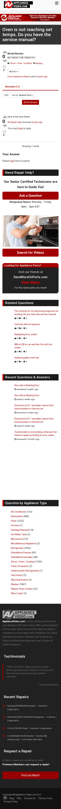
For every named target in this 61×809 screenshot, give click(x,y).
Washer (15, 584)
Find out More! (30, 787)
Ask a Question (30, 196)
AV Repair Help (14, 122)
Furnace (15, 525)
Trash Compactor (20, 566)
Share (14, 71)
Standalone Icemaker (22, 557)
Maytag (38, 63)
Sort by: (21, 95)
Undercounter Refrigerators (25, 570)
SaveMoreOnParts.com (30, 277)
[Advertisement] (30, 472)
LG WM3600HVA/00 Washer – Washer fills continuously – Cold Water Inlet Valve (27, 750)
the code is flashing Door (26, 385)
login (20, 128)
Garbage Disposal (20, 530)
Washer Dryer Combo (22, 589)
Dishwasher (17, 516)
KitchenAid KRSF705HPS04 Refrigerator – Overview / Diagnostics (32, 731)
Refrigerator (17, 548)
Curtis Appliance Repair (18, 76)
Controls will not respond (27, 324)
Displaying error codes (25, 334)
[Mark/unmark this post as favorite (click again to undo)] (3, 67)
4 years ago (42, 76)
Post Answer (31, 102)
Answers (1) (12, 86)
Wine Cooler (17, 593)
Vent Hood (16, 575)
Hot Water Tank (19, 534)
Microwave (16, 539)
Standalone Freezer (21, 552)
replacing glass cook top (26, 357)
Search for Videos (30, 253)
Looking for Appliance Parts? (23, 265)
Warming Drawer (19, 579)
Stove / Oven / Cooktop (21, 63)
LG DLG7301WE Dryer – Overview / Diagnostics (29, 740)
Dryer (13, 521)
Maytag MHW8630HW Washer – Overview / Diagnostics (27, 720)
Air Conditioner (18, 511)
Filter (6, 95)
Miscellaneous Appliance (23, 543)
